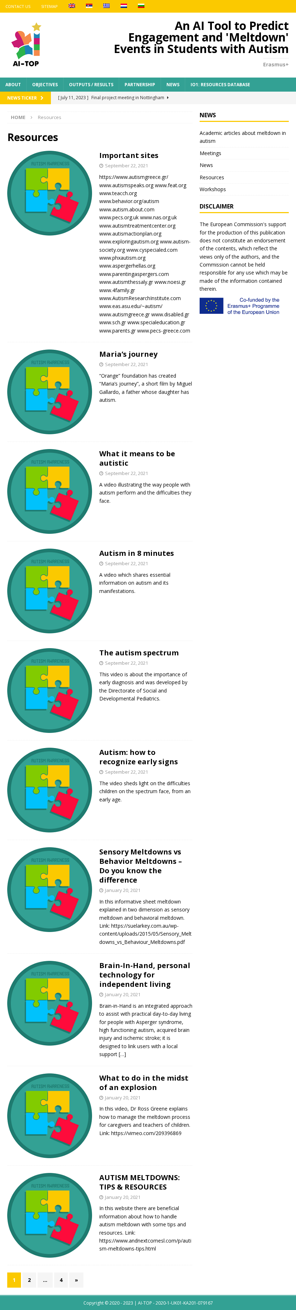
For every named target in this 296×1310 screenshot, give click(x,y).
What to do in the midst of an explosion (143, 1082)
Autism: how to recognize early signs (138, 756)
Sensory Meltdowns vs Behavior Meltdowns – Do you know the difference (140, 866)
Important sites (128, 155)
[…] (122, 1054)
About (13, 85)
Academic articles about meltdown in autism (243, 136)
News (172, 85)
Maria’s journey (128, 354)
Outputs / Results (91, 85)
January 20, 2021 (122, 890)
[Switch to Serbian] (89, 6)
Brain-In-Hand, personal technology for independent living (144, 974)
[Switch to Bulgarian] (141, 6)
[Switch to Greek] (106, 6)
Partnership (140, 85)
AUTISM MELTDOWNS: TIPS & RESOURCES (139, 1182)
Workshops (213, 189)
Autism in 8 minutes (136, 553)
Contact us (17, 6)
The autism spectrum (139, 653)
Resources (212, 177)
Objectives (45, 85)
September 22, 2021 (126, 165)
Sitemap (49, 6)
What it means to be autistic (137, 458)
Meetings (210, 153)
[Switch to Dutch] (123, 6)
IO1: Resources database (220, 85)
